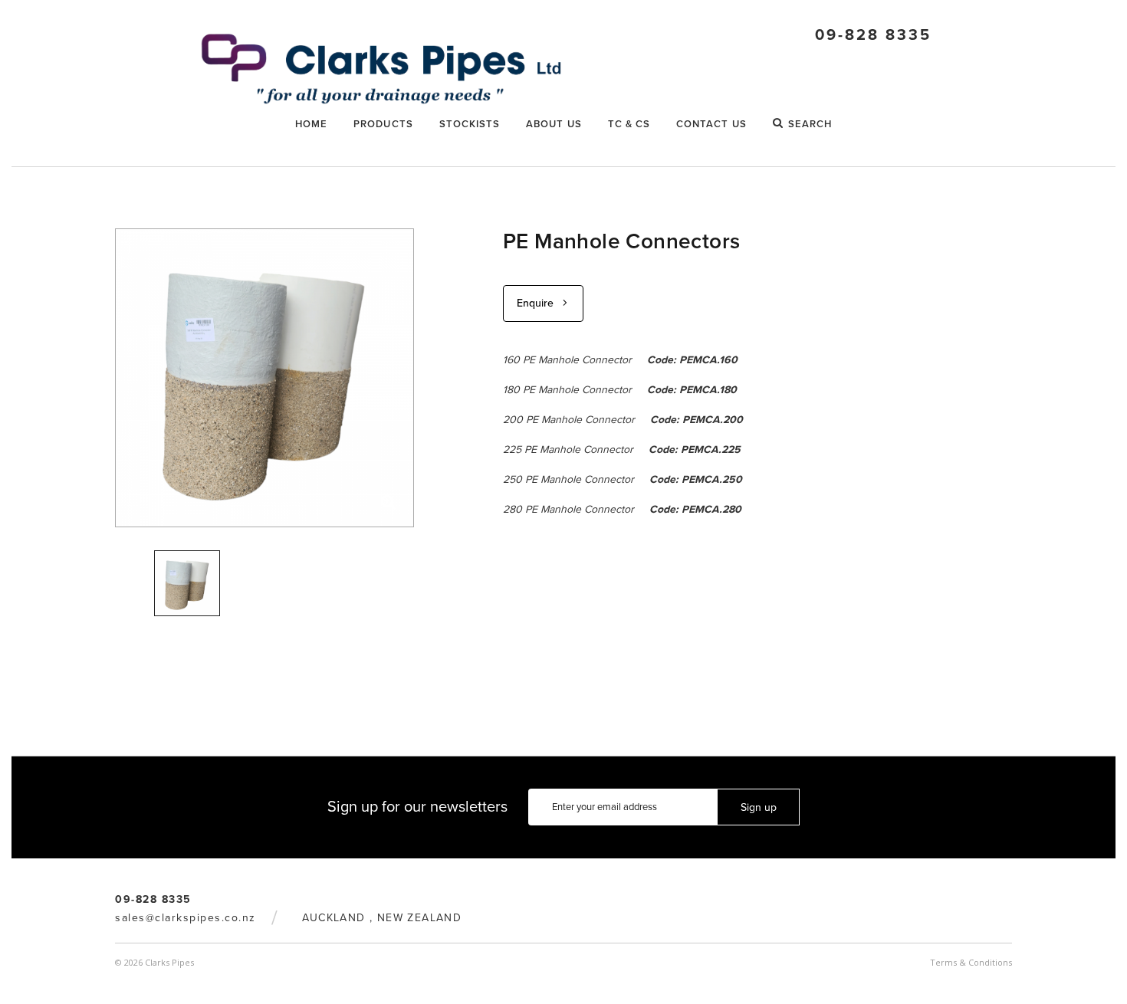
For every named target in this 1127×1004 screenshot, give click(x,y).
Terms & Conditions (971, 962)
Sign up (759, 807)
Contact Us (711, 124)
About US (554, 124)
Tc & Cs (629, 124)
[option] (187, 583)
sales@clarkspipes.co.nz (185, 917)
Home (311, 124)
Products (383, 124)
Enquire (535, 303)
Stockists (470, 124)
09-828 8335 (873, 35)
